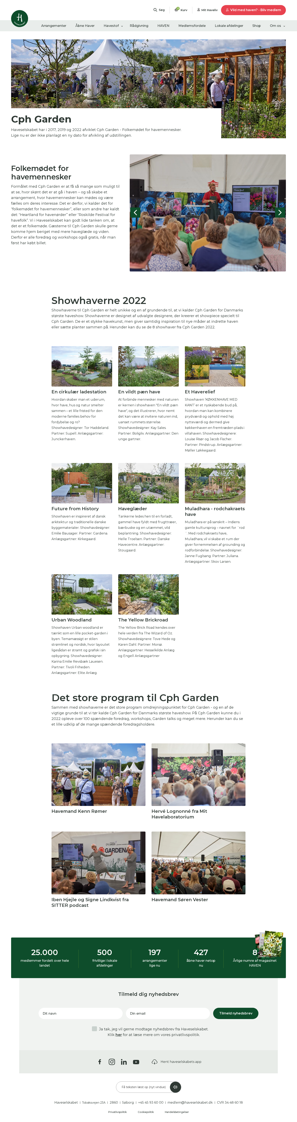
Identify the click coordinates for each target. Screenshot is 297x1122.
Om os (275, 26)
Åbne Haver (85, 26)
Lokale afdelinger (229, 26)
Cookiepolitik (146, 1112)
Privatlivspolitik (117, 1112)
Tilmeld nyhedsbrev (235, 1013)
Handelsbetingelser (177, 1112)
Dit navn (49, 1013)
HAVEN (163, 26)
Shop (256, 26)
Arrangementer (53, 26)
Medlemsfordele (192, 26)
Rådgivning (139, 26)
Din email (137, 1013)
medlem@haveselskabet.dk (190, 1102)
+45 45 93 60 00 (150, 1102)
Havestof (111, 26)
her (119, 1035)
